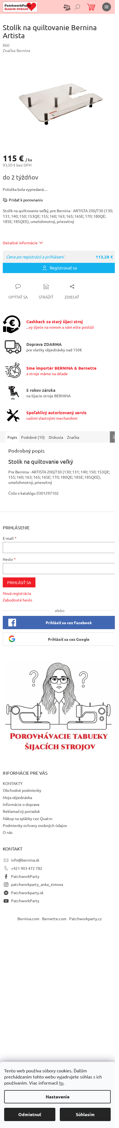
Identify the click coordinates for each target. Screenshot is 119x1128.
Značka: (16, 50)
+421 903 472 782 (26, 868)
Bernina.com (28, 918)
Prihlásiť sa (19, 582)
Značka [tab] (73, 437)
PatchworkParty (25, 876)
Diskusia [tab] (56, 437)
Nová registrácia (17, 593)
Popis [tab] (12, 437)
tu (61, 1082)
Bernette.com (54, 918)
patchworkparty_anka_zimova (37, 884)
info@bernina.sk (25, 859)
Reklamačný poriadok (21, 811)
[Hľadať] (77, 6)
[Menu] (106, 6)
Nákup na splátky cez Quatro (27, 818)
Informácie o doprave (21, 804)
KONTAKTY (12, 783)
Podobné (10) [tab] (33, 437)
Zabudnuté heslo (17, 599)
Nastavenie (57, 1097)
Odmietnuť (29, 1114)
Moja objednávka (17, 797)
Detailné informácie (20, 242)
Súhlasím (85, 1114)
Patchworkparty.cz (85, 918)
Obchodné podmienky (22, 790)
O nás (7, 832)
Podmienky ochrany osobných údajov (35, 825)
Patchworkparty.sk (27, 892)
